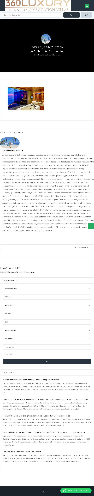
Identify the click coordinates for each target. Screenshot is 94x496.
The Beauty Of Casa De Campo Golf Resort (22, 452)
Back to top (46, 492)
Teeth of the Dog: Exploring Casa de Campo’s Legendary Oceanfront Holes (36, 416)
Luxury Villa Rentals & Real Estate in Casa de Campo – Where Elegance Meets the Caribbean (44, 432)
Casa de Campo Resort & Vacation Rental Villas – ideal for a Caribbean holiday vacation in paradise (46, 399)
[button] (76, 490)
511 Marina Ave (82, 247)
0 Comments (56, 55)
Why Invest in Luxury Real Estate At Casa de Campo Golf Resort (31, 380)
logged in (14, 272)
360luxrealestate (41, 55)
